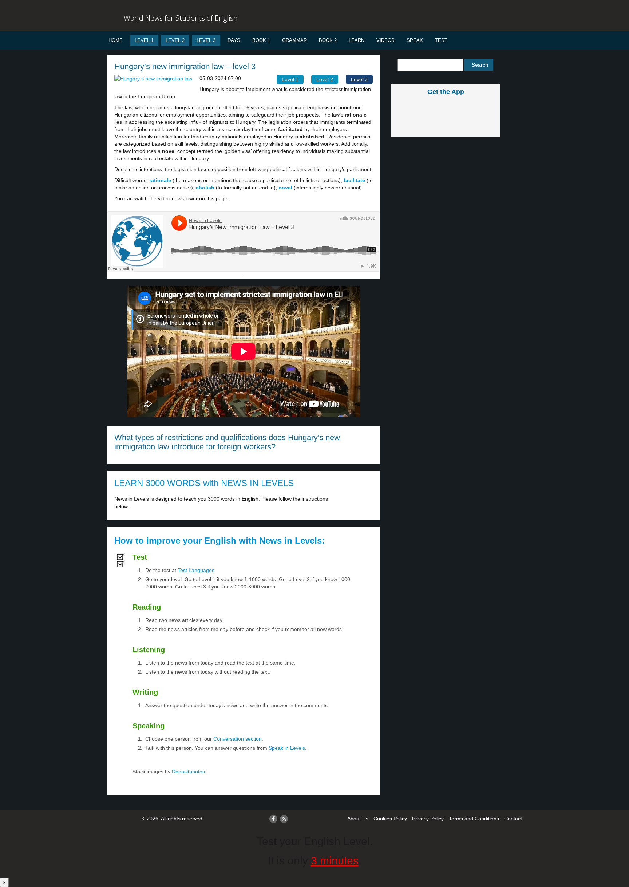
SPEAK (415, 40)
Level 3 (206, 40)
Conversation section (237, 739)
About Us (357, 818)
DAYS (234, 40)
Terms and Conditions (474, 818)
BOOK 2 (328, 40)
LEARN (356, 40)
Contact (513, 818)
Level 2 (175, 40)
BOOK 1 (261, 40)
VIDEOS (385, 40)
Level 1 (144, 40)
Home (115, 40)
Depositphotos (187, 771)
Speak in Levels (287, 748)
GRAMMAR (294, 40)
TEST (441, 40)
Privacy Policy (428, 818)
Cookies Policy (390, 818)
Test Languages (196, 570)
